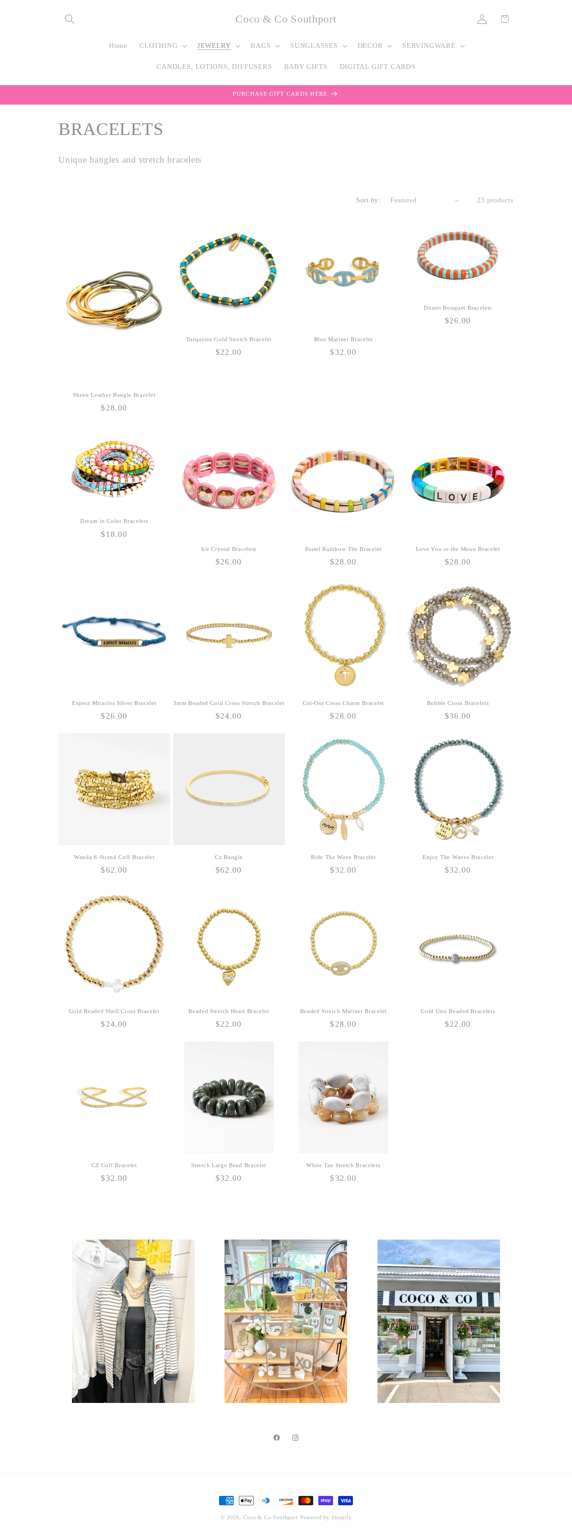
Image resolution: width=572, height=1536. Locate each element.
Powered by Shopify (325, 1517)
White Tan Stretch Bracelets (343, 1165)
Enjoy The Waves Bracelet (458, 857)
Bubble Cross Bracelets (458, 703)
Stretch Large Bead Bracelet (228, 1165)
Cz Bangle (228, 857)
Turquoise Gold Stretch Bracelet (229, 339)
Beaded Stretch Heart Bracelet (228, 1011)
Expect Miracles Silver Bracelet (114, 703)
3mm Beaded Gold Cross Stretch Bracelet (228, 703)
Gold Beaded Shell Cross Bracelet (114, 1011)
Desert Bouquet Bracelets (458, 308)
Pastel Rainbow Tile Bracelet (343, 549)
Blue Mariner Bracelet (343, 339)
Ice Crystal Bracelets (229, 549)
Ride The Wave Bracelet (343, 857)
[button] (69, 19)
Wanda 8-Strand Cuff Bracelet (114, 857)
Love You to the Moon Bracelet (458, 549)
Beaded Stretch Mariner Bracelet (343, 1011)
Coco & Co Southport (270, 1517)
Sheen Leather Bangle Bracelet (114, 395)
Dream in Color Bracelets (114, 521)
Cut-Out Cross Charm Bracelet (343, 703)
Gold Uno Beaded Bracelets (458, 1011)
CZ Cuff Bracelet (114, 1165)
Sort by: (368, 200)
